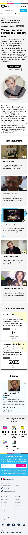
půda (20, 13)
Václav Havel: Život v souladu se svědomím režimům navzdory (10, 21)
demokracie (11, 13)
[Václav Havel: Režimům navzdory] (14, 398)
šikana (16, 13)
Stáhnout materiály (14, 66)
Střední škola (20, 26)
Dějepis (3, 36)
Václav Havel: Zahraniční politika (13, 344)
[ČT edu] (5, 7)
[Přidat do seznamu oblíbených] (24, 146)
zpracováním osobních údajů (17, 473)
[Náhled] (14, 332)
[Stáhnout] (11, 332)
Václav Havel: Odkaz (9, 315)
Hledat (23, 10)
